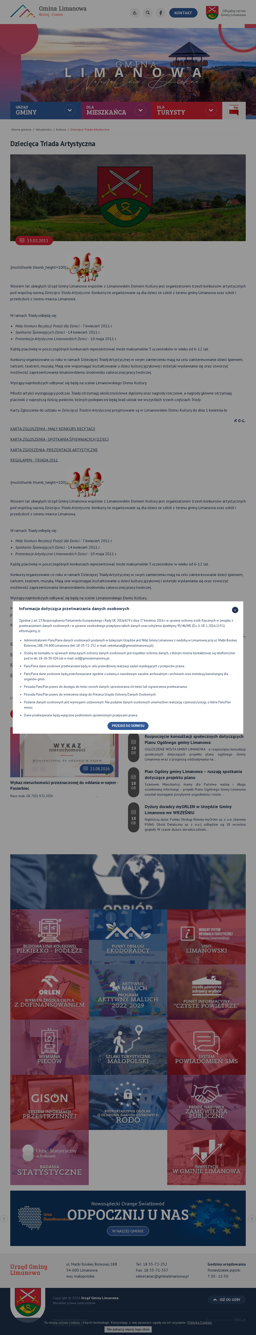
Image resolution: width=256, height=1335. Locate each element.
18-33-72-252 (86, 645)
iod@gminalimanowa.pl (92, 658)
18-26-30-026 (48, 658)
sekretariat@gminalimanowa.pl (130, 645)
